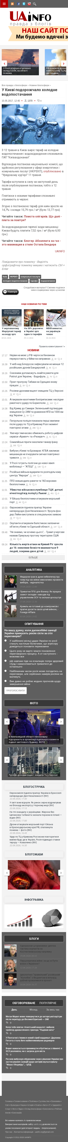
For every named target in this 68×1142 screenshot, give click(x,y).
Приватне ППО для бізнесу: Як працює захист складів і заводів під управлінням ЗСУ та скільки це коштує (40, 594)
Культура (15, 1105)
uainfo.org (37, 1124)
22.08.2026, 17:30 (18, 799)
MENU (4, 4)
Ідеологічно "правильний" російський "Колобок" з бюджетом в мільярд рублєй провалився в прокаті (40, 977)
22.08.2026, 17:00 (18, 821)
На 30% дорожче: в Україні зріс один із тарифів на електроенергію (34, 334)
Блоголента (48, 1109)
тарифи (34, 281)
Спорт (8, 1109)
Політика (33, 1101)
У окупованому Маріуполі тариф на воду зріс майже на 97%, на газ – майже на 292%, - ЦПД (11, 335)
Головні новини (20, 1101)
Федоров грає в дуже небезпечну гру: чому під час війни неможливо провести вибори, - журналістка (41, 579)
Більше (33, 557)
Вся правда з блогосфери (14, 85)
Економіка (55, 1101)
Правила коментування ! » (52, 346)
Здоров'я (56, 1105)
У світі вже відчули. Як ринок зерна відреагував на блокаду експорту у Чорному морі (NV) (35, 804)
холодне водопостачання (15, 281)
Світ (7, 1105)
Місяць (34, 1009)
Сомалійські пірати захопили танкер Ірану (34, 442)
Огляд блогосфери (33, 1109)
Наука (23, 1105)
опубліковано (52, 171)
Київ (5, 277)
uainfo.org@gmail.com (44, 1132)
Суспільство (44, 1101)
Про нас (8, 1132)
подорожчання (48, 281)
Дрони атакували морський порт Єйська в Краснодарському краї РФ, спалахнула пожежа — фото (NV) (31, 827)
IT (50, 1105)
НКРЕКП (14, 277)
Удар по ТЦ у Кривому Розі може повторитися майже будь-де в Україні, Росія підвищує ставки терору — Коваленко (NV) (35, 839)
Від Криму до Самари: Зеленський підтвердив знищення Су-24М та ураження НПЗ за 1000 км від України (36, 412)
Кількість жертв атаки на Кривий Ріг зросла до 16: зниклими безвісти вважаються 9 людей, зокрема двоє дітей (36, 548)
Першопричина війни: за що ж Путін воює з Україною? (39, 962)
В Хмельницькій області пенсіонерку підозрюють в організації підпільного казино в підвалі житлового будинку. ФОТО (34, 739)
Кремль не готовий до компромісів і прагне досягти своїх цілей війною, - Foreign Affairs (39, 609)
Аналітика (34, 569)
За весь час (52, 1009)
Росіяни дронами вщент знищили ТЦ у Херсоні (36, 390)
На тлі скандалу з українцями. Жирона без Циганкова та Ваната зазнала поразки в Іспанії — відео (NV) (36, 815)
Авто (45, 1105)
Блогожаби (34, 854)
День (14, 1009)
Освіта (38, 1105)
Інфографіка (34, 899)
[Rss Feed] (12, 4)
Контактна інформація (23, 1132)
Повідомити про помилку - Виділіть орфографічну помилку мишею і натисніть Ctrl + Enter (33, 265)
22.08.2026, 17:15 (18, 808)
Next (64, 63)
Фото (34, 703)
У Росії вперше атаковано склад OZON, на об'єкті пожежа (17, 70)
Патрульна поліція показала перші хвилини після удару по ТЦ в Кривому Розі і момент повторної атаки (34, 424)
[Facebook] (18, 4)
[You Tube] (29, 4)
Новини (33, 350)
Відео (20, 1109)
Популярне (47, 1003)
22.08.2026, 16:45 (18, 833)
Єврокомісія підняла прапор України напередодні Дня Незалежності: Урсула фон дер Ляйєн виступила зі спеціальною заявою (35, 511)
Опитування (34, 624)
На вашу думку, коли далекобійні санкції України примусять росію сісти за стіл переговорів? (30, 633)
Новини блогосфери (39, 85)
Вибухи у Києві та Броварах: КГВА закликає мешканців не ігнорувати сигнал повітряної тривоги (34, 454)
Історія (30, 1105)
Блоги (34, 938)
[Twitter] (23, 4)
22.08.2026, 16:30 (18, 845)
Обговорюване (23, 1003)
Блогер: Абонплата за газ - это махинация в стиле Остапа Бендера (31, 242)
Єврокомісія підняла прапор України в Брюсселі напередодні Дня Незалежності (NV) (35, 794)
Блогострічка (34, 787)
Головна (8, 1101)
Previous (3, 63)
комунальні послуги (30, 277)
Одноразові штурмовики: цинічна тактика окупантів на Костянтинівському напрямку (38, 948)
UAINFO (60, 251)
